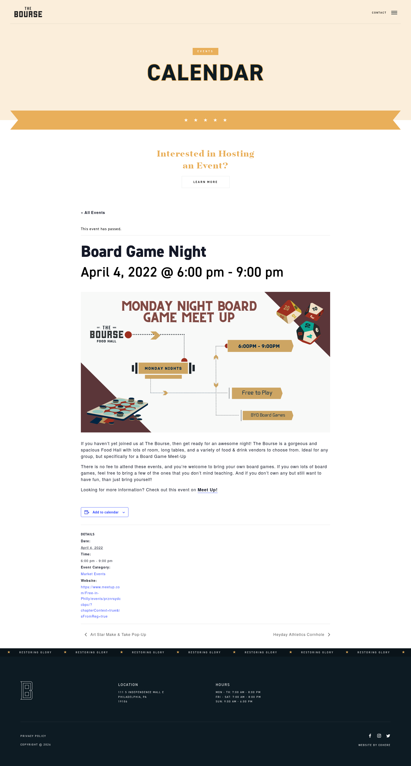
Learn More (205, 182)
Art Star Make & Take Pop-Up (117, 634)
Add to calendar (105, 512)
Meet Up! (208, 490)
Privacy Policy (33, 736)
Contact (379, 13)
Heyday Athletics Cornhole (299, 634)
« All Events (93, 212)
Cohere (384, 745)
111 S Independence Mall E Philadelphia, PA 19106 (141, 696)
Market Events (93, 573)
